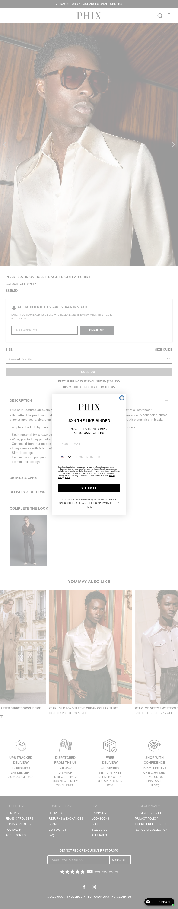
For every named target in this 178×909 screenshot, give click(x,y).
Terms (67, 478)
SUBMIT (89, 488)
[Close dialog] (122, 398)
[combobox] (65, 457)
